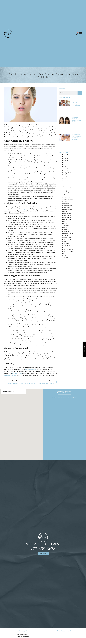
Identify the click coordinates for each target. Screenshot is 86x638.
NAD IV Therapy (67, 215)
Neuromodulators (67, 209)
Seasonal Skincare (67, 193)
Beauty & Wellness (67, 251)
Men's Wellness (66, 217)
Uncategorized (66, 173)
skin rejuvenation (67, 191)
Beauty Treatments (67, 249)
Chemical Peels (66, 245)
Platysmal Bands (67, 205)
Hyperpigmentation (68, 233)
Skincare (64, 189)
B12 (63, 253)
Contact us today (17, 373)
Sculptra (24, 209)
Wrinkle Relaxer (67, 161)
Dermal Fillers (66, 239)
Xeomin (64, 157)
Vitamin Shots (66, 171)
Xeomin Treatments (68, 155)
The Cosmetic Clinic (31, 369)
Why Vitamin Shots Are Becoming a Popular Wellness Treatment (76, 104)
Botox (64, 247)
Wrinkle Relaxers (67, 159)
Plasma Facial (66, 207)
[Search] (80, 93)
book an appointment (10, 375)
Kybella (64, 227)
